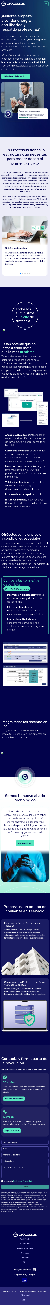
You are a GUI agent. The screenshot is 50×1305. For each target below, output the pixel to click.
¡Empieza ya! (25, 843)
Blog (25, 1262)
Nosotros (25, 1253)
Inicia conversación (14, 1099)
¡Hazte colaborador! (15, 76)
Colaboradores (25, 1244)
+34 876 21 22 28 (12, 1130)
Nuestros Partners (25, 1248)
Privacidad (25, 1295)
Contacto (25, 1258)
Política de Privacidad (22, 1181)
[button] (20, 273)
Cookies (25, 1300)
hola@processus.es (22, 1270)
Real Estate (25, 1239)
